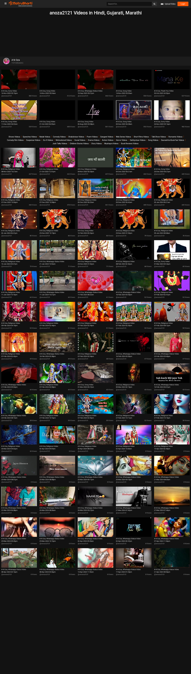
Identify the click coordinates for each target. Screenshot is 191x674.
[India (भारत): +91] (75, 60)
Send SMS (108, 60)
